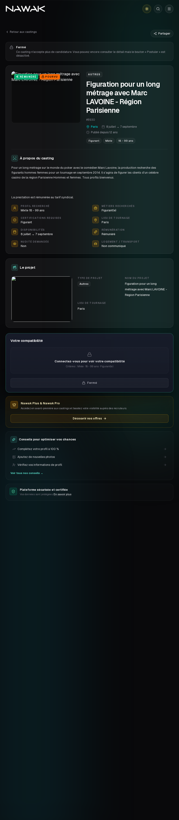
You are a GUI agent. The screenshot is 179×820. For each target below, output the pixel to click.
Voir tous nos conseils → (26, 473)
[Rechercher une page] (158, 9)
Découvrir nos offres (87, 418)
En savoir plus (62, 494)
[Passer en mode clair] (147, 9)
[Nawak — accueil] (25, 9)
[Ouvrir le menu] (169, 9)
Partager (164, 33)
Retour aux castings (23, 32)
